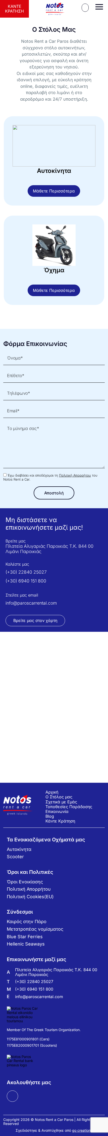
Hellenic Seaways (26, 944)
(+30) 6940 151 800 (26, 580)
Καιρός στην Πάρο (26, 921)
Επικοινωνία (57, 811)
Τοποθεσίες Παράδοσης (68, 806)
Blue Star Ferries (25, 936)
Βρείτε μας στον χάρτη (35, 620)
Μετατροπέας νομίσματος (35, 929)
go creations (82, 1130)
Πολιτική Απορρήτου (75, 475)
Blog (49, 816)
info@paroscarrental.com (31, 603)
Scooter (15, 856)
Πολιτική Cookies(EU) (30, 896)
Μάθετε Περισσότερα (54, 190)
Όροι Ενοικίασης (25, 881)
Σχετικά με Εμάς (61, 801)
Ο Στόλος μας (58, 796)
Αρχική (51, 792)
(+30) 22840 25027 (26, 572)
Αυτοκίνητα (19, 849)
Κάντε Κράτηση (14, 9)
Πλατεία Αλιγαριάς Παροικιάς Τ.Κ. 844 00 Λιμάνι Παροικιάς (49, 548)
